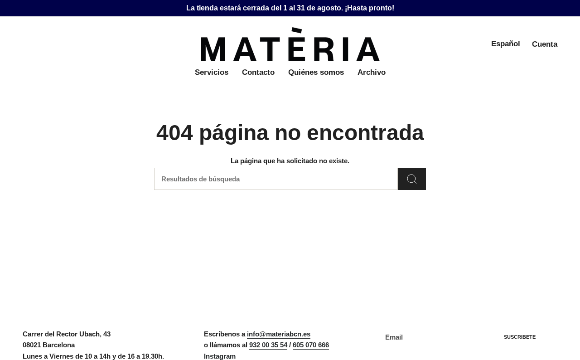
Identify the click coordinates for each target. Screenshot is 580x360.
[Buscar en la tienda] (412, 179)
